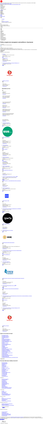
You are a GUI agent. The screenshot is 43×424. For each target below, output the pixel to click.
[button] (1, 14)
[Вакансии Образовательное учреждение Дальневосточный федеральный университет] (22, 271)
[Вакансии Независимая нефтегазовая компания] (22, 237)
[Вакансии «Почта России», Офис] (22, 196)
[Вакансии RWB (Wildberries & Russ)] (22, 218)
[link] (1, 12)
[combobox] (4, 421)
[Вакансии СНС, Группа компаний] (22, 132)
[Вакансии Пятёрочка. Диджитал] (22, 73)
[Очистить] (1, 27)
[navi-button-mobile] (1, 17)
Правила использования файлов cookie (14, 4)
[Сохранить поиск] (1, 29)
